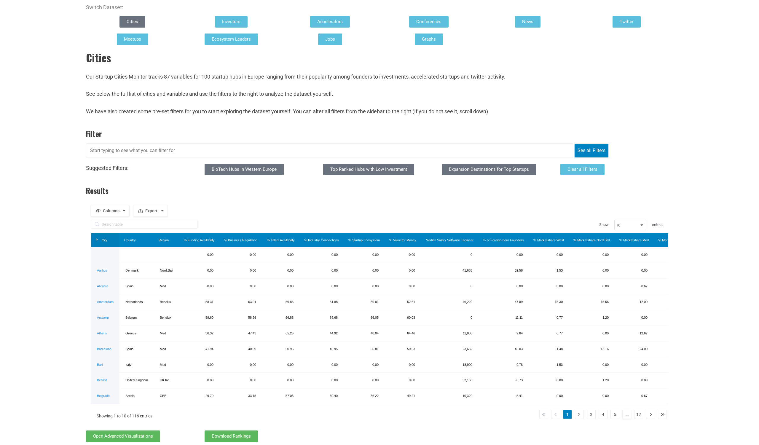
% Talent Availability (281, 240)
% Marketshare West (548, 240)
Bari (100, 364)
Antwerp (103, 317)
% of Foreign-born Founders (503, 240)
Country (130, 240)
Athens (102, 333)
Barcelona (104, 349)
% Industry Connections (321, 240)
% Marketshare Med (634, 240)
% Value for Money (402, 240)
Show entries (631, 225)
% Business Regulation (240, 240)
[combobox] (630, 225)
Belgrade (103, 396)
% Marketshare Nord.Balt (591, 240)
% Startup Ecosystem (364, 240)
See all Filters (591, 150)
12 (638, 414)
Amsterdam (105, 302)
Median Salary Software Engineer (449, 240)
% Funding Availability (199, 240)
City (104, 240)
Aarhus (102, 270)
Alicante (102, 286)
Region (164, 240)
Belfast (102, 380)
